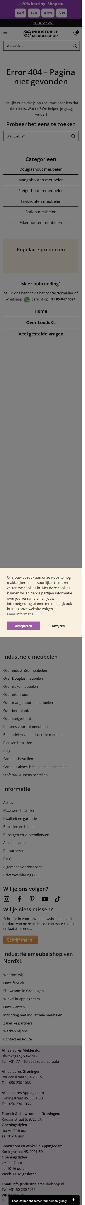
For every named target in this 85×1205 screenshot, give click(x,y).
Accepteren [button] (23, 626)
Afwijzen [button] (58, 626)
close (73, 1200)
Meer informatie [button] (20, 614)
